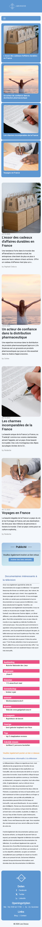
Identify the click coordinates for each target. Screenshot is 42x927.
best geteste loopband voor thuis (19, 727)
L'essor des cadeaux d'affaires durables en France (18, 241)
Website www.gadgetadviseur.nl (18, 710)
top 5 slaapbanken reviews (16, 736)
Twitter (21, 894)
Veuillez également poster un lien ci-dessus (21, 753)
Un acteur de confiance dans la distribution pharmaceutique (19, 333)
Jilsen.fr (9, 674)
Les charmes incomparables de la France (17, 425)
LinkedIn (22, 898)
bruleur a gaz (11, 692)
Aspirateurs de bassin (14, 719)
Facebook (23, 890)
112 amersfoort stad (14, 683)
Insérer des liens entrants (21, 560)
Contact (23, 916)
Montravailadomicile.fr (14, 701)
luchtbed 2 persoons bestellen (18, 745)
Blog (16, 916)
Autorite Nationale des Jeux (17, 665)
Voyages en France (16, 513)
